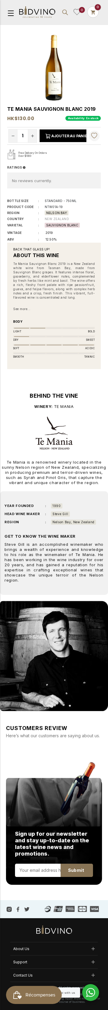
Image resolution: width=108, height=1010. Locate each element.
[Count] (93, 12)
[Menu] (11, 12)
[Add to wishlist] (94, 136)
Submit (76, 870)
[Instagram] (9, 909)
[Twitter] (26, 909)
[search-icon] (65, 12)
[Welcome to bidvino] (37, 12)
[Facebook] (18, 909)
